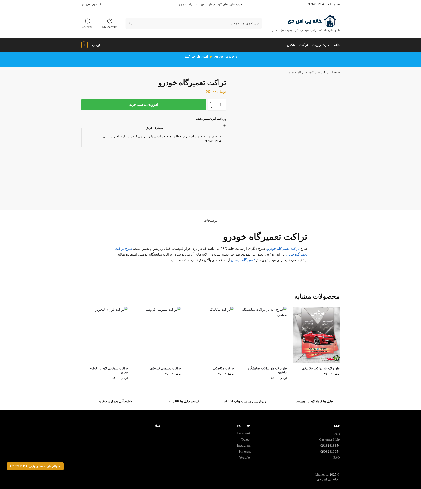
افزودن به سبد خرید (143, 104)
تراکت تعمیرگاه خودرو (283, 248)
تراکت (325, 72)
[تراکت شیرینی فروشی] (157, 335)
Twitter (246, 439)
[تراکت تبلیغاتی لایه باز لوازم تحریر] (105, 335)
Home (336, 72)
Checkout (87, 27)
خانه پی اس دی (91, 4)
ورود (337, 433)
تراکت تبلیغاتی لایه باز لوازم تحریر (109, 370)
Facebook (244, 433)
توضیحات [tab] (210, 220)
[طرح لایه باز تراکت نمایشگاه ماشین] (263, 335)
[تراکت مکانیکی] (210, 335)
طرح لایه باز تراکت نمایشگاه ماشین (267, 370)
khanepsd (322, 474)
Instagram (244, 445)
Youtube (245, 457)
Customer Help (329, 439)
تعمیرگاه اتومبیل (243, 260)
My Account (109, 27)
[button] (211, 102)
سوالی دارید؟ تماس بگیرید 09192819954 (35, 466)
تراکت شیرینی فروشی (165, 368)
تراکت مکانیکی (223, 368)
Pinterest (245, 451)
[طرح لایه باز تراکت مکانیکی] (316, 335)
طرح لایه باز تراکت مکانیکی (321, 368)
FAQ (336, 457)
